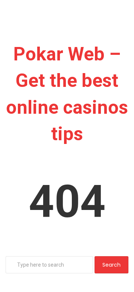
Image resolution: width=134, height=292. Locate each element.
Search (111, 265)
